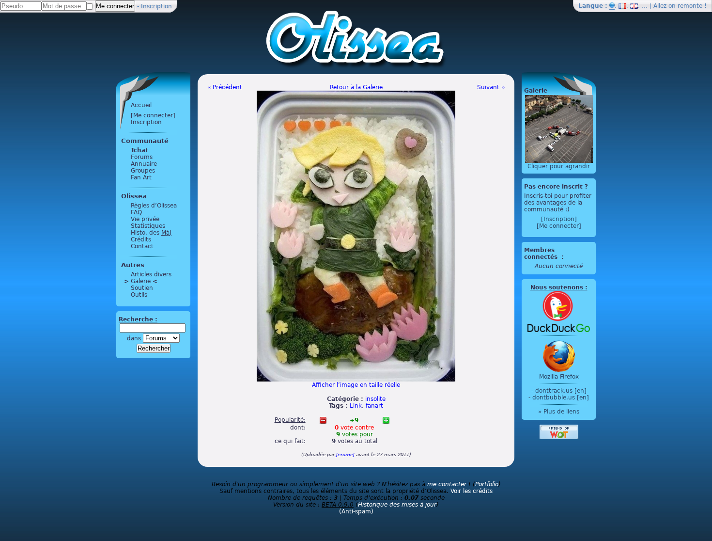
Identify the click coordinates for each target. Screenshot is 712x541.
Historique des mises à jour (397, 504)
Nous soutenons (556, 287)
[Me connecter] (153, 115)
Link (356, 405)
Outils (139, 294)
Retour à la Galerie (356, 87)
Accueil (141, 105)
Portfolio (486, 484)
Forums (142, 157)
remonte (690, 5)
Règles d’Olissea (154, 205)
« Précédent (224, 87)
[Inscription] (559, 219)
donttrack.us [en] (561, 390)
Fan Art (141, 177)
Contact (142, 246)
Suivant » (491, 87)
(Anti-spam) (356, 511)
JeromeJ (345, 454)
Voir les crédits (471, 491)
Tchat (139, 150)
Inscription (156, 6)
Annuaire (144, 163)
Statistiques (148, 226)
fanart (374, 405)
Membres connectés (541, 253)
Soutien (142, 288)
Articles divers (151, 274)
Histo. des (151, 232)
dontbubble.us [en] (560, 397)
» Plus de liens (558, 411)
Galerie (140, 281)
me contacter (446, 484)
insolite (375, 399)
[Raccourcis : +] (386, 420)
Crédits (141, 239)
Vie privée (145, 219)
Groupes (143, 170)
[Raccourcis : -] (323, 420)
